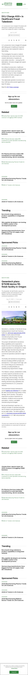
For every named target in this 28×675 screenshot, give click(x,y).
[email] (19, 40)
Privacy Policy (14, 668)
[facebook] (9, 40)
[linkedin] (11, 40)
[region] (14, 669)
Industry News (5, 12)
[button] (3, 4)
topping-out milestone (12, 390)
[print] (25, 40)
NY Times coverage (13, 87)
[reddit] (16, 40)
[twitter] (14, 40)
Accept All (14, 672)
